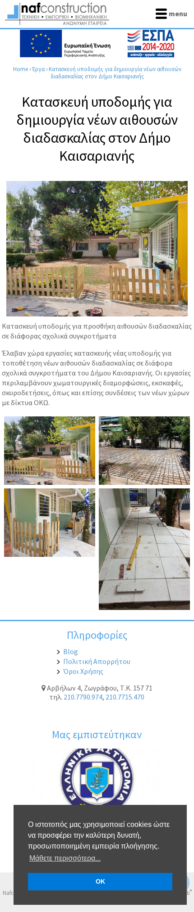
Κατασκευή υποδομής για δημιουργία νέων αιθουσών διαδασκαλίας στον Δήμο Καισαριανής (115, 72)
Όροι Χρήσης (83, 671)
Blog (70, 651)
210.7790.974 (83, 696)
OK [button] (100, 881)
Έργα (38, 68)
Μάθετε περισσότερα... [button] (65, 858)
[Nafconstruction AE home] (59, 22)
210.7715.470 (125, 696)
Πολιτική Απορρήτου (96, 661)
